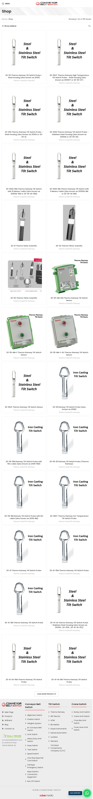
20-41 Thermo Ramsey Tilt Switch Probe (23, 570)
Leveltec (54, 737)
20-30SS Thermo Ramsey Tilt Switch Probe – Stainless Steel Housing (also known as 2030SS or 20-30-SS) (69, 134)
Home (4, 19)
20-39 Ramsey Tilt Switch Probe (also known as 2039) (69, 408)
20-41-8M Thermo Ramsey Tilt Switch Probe (24, 622)
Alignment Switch (34, 715)
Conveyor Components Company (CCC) (58, 748)
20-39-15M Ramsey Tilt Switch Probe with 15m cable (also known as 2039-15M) (24, 462)
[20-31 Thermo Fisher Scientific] (24, 223)
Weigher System (34, 723)
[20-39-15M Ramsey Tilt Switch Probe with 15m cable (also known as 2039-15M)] (24, 438)
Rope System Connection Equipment (33, 774)
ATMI (53, 720)
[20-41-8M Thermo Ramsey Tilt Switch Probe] (24, 599)
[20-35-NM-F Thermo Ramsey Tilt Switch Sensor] (24, 329)
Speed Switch (33, 753)
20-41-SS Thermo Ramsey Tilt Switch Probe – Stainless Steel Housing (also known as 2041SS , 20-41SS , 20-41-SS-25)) (69, 625)
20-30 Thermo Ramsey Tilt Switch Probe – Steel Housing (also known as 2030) (23, 76)
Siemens (54, 741)
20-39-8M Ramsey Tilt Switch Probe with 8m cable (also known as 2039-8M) (23, 517)
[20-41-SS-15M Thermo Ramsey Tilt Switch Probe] (24, 656)
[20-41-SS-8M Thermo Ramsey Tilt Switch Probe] (69, 656)
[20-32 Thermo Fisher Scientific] (69, 223)
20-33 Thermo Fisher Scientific (24, 298)
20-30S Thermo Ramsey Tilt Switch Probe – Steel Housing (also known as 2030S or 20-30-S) (24, 134)
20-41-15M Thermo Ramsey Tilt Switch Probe (69, 570)
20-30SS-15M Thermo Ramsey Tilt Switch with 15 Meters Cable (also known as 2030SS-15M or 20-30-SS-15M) (24, 191)
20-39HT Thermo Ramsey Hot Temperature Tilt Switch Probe (69, 517)
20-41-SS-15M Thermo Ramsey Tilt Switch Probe (24, 680)
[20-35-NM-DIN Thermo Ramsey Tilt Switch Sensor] (69, 275)
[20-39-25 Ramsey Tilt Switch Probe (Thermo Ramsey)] (69, 438)
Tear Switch (32, 749)
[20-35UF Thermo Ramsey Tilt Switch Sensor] (24, 384)
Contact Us (9, 728)
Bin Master (55, 724)
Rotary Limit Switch (82, 712)
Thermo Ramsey (58, 712)
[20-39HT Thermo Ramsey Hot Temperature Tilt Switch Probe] (69, 493)
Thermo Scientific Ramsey (24, 80)
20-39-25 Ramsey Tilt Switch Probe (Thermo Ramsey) (69, 462)
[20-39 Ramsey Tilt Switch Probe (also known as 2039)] (69, 384)
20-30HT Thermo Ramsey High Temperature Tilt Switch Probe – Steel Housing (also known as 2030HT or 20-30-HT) (69, 77)
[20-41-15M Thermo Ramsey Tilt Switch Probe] (69, 547)
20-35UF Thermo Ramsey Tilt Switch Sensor (24, 407)
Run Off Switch (33, 781)
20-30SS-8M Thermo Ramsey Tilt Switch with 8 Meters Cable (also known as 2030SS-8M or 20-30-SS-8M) (69, 191)
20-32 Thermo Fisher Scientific (69, 246)
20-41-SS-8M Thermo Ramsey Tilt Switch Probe (69, 680)
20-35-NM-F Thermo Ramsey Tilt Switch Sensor (23, 353)
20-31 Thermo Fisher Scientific (24, 246)
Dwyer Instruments (59, 728)
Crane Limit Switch (82, 716)
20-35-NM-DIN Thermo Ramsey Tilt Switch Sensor (69, 299)
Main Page (9, 712)
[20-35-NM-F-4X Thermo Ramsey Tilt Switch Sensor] (69, 329)
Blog (6, 724)
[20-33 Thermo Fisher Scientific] (24, 275)
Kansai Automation (59, 733)
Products (8, 716)
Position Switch (33, 719)
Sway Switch (32, 745)
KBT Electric (55, 716)
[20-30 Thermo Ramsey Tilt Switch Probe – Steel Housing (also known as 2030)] (24, 52)
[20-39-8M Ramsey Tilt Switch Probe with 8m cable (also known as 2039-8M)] (24, 493)
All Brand (8, 720)
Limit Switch (32, 734)
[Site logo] (46, 3)
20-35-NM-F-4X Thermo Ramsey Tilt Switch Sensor (69, 353)
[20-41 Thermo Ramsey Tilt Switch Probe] (24, 547)
